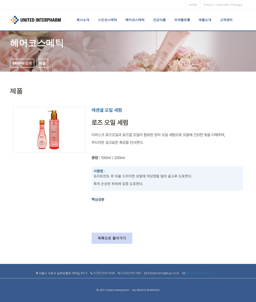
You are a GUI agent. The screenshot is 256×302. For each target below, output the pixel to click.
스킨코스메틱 (107, 19)
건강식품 (159, 19)
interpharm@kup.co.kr (202, 273)
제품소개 (205, 19)
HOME (193, 5)
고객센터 (226, 19)
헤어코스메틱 (135, 19)
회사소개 (83, 19)
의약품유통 (182, 19)
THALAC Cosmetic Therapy (223, 5)
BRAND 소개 (22, 63)
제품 (42, 63)
